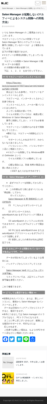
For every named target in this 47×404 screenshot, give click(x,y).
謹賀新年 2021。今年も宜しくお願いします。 (30, 363)
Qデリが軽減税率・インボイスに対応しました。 (29, 378)
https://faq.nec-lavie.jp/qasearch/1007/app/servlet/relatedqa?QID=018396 (23, 85)
